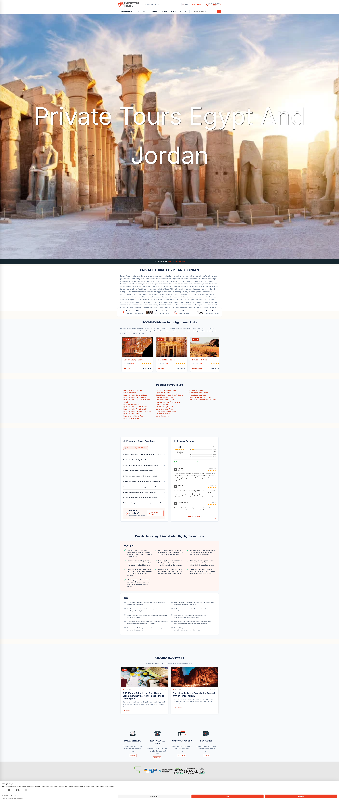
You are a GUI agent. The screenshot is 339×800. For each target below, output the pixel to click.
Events (154, 11)
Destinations (126, 11)
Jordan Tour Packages (196, 390)
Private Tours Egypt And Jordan (200, 397)
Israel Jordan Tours (163, 404)
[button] (127, 350)
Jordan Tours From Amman (198, 393)
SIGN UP (206, 755)
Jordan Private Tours (163, 416)
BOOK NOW (181, 755)
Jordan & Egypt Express (134, 360)
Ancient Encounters (166, 360)
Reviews (164, 11)
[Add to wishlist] (150, 339)
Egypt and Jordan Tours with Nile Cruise (137, 411)
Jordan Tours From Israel (197, 395)
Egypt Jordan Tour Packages (166, 390)
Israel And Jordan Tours (164, 397)
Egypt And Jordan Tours (131, 404)
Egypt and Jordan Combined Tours (135, 395)
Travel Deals (176, 11)
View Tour (145, 368)
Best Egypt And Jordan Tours (133, 390)
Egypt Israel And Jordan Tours (133, 416)
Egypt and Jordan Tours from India (135, 407)
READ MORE (126, 710)
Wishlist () (198, 4)
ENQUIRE (132, 755)
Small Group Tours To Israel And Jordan (202, 400)
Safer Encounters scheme (176, 261)
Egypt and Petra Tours (131, 414)
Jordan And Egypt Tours (164, 407)
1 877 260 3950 (214, 5)
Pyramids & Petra (199, 360)
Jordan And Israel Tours (164, 409)
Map (132, 363)
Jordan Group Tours (163, 414)
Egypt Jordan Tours (163, 393)
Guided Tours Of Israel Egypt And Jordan (170, 395)
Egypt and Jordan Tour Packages (134, 397)
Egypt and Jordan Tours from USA (135, 409)
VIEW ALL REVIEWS (195, 516)
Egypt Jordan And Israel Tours (133, 418)
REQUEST (157, 758)
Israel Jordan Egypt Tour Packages (168, 402)
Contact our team (154, 513)
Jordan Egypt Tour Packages (166, 411)
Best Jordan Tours (129, 393)
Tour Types (141, 11)
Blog (186, 11)
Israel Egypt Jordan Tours (165, 400)
